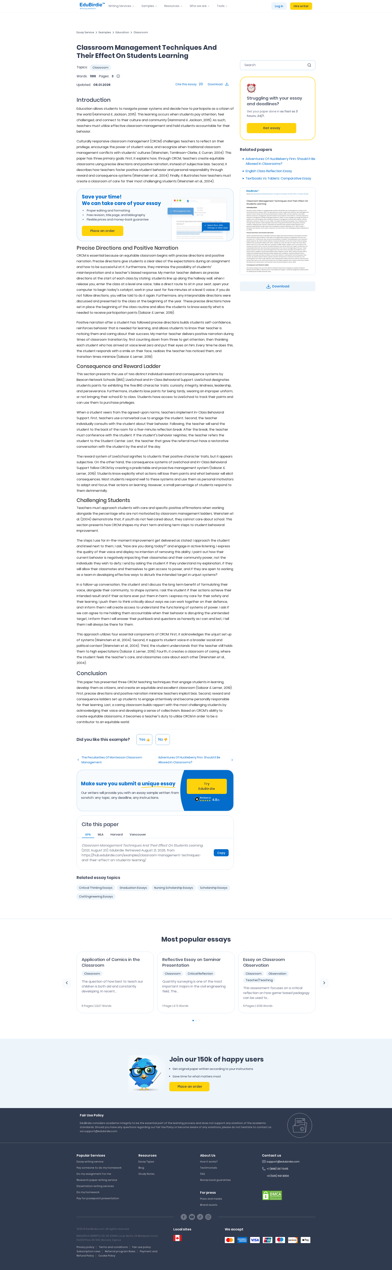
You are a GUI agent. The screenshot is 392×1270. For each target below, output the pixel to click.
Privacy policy (85, 1247)
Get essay (271, 128)
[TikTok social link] (200, 1217)
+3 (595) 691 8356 (278, 1176)
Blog (141, 1167)
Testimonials (208, 1167)
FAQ (202, 1174)
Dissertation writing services (95, 1186)
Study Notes (146, 1174)
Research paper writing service (97, 1180)
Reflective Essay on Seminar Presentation (191, 962)
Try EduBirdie (206, 786)
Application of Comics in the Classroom (111, 962)
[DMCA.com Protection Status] (272, 1195)
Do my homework (88, 1192)
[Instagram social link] (208, 1217)
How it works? (208, 1161)
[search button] (309, 65)
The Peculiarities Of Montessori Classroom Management (111, 759)
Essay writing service (90, 1161)
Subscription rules (88, 1251)
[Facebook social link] (184, 1217)
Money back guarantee (215, 1180)
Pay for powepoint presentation (98, 1198)
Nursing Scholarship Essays (173, 888)
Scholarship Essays (213, 888)
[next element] (324, 983)
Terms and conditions (113, 1247)
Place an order (102, 230)
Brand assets (208, 1205)
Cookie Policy (106, 1255)
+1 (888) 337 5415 (277, 1168)
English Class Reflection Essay (269, 171)
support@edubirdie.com (283, 1161)
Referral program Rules (120, 1251)
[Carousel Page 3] (199, 1020)
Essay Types (146, 1161)
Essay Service (85, 32)
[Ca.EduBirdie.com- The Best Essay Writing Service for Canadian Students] (177, 1238)
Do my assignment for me (94, 1174)
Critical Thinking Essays (95, 888)
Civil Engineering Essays (96, 896)
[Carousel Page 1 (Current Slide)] (193, 1020)
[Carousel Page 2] (196, 1020)
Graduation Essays (133, 888)
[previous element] (66, 983)
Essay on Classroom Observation (264, 962)
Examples (105, 32)
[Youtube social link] (192, 1217)
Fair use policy (141, 1247)
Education (122, 32)
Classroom (141, 32)
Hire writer (301, 6)
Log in (279, 6)
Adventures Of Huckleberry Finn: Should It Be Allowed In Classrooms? (189, 759)
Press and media (211, 1198)
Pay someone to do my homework (99, 1167)
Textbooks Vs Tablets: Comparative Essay (278, 178)
